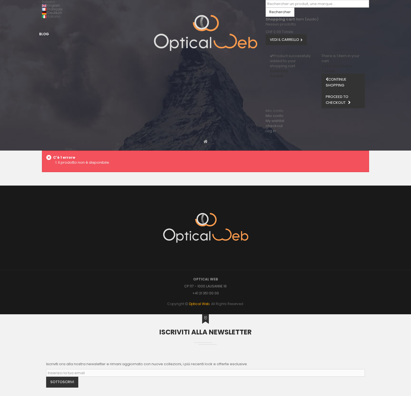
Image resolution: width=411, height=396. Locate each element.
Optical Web (199, 303)
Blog (44, 34)
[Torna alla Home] (206, 141)
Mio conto (275, 115)
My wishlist (275, 120)
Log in (271, 130)
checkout (274, 125)
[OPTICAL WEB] (205, 33)
